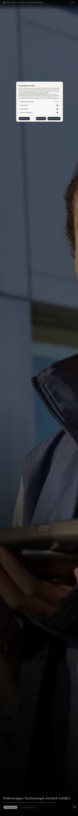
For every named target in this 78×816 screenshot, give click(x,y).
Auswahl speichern (41, 118)
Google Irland (27, 96)
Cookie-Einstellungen (24, 118)
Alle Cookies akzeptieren (54, 118)
